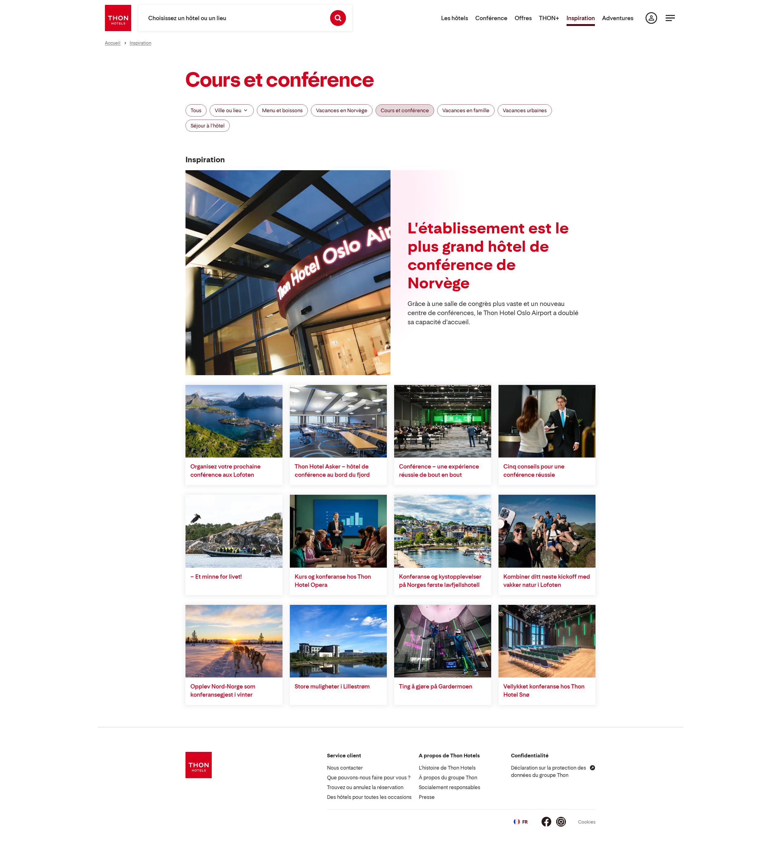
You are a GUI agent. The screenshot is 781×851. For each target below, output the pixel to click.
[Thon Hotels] (118, 18)
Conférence (491, 18)
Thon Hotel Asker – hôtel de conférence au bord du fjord (332, 470)
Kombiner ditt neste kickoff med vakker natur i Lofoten (546, 580)
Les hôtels (454, 18)
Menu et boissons (282, 110)
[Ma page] (651, 18)
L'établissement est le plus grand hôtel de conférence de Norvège (488, 255)
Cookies (587, 821)
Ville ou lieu (228, 110)
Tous (196, 110)
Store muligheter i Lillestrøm (332, 686)
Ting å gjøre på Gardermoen (435, 686)
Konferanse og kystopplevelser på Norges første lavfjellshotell (440, 580)
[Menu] (670, 18)
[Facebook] (546, 822)
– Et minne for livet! (216, 576)
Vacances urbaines (525, 110)
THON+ (549, 18)
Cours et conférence (405, 110)
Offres (523, 18)
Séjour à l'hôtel (208, 126)
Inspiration (581, 18)
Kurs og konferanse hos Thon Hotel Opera (333, 580)
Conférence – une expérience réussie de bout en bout (439, 470)
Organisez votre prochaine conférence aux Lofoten (225, 470)
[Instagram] (561, 822)
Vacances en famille (465, 110)
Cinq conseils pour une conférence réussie (533, 470)
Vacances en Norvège (341, 110)
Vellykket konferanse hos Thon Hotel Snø (544, 690)
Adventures (617, 18)
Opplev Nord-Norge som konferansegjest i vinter (222, 690)
